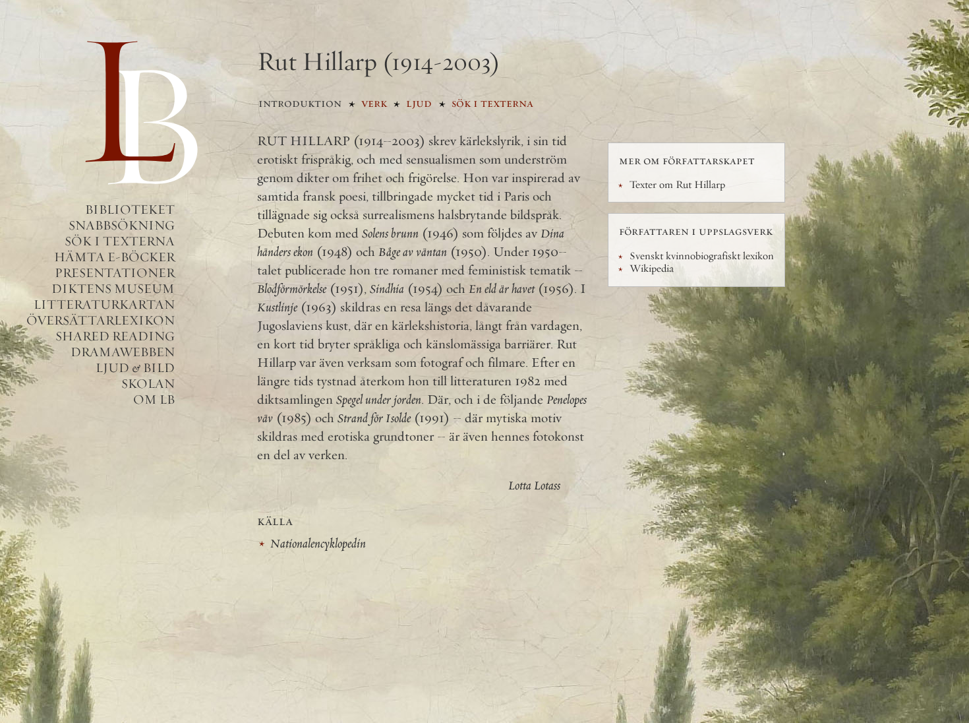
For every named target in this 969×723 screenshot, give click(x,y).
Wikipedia (652, 268)
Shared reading (115, 336)
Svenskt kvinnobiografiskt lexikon (702, 256)
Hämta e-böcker (114, 257)
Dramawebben (123, 352)
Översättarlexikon (100, 320)
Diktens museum (113, 288)
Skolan (148, 383)
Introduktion (299, 103)
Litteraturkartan (104, 304)
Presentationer (115, 273)
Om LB (154, 399)
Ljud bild (135, 368)
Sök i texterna (120, 241)
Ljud (419, 103)
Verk (374, 103)
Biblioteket (130, 209)
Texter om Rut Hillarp (677, 184)
